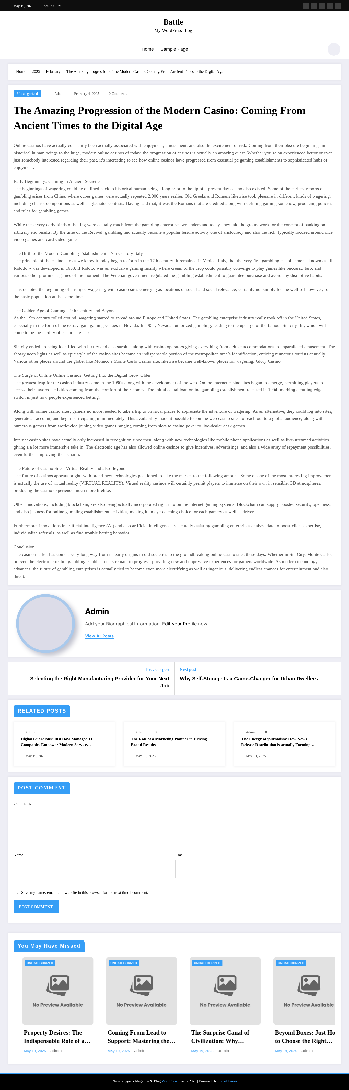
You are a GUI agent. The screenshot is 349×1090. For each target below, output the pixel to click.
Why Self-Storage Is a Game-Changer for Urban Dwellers (249, 678)
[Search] (317, 50)
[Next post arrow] (333, 678)
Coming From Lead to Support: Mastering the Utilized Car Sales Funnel (97, 1037)
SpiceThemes (227, 1081)
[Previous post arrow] (16, 678)
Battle (173, 22)
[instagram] (330, 6)
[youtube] (338, 6)
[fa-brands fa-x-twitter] (314, 6)
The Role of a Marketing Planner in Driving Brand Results (169, 742)
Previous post (157, 669)
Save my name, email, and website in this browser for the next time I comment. (84, 892)
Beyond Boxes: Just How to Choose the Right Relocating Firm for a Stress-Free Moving (263, 1037)
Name (18, 855)
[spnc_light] (334, 49)
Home (148, 49)
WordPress (169, 1081)
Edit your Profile (179, 623)
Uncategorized (27, 94)
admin (59, 94)
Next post (188, 669)
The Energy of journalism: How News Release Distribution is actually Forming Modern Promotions (275, 742)
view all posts (99, 636)
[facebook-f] (306, 6)
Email (180, 855)
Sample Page (174, 49)
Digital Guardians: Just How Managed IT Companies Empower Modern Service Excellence (57, 742)
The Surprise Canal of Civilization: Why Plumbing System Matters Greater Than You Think (176, 1037)
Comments (22, 803)
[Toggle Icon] (12, 50)
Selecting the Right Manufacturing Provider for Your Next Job (99, 682)
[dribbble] (322, 6)
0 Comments (118, 94)
